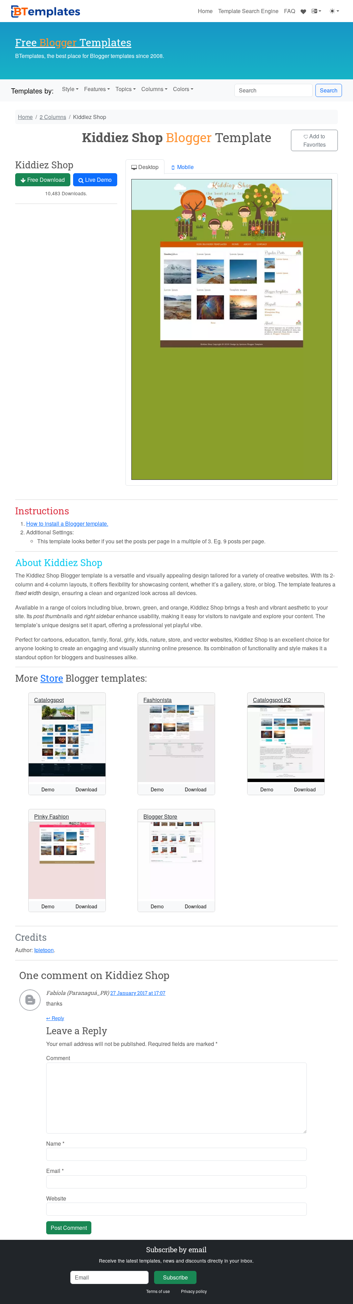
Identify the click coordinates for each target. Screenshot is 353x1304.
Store (51, 678)
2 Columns (53, 117)
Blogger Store (160, 816)
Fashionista (157, 700)
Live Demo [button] (98, 180)
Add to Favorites (314, 140)
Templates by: (32, 91)
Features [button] (95, 89)
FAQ (289, 11)
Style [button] (68, 89)
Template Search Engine (248, 11)
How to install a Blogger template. (67, 523)
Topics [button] (123, 89)
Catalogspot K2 (272, 700)
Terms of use (158, 1291)
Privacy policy (194, 1291)
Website (56, 1198)
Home (205, 11)
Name (55, 1143)
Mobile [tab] (185, 167)
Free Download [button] (45, 180)
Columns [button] (152, 89)
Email (55, 1171)
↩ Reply (55, 1018)
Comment (58, 1058)
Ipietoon (44, 950)
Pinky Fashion (51, 816)
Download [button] (86, 789)
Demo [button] (47, 789)
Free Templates (73, 42)
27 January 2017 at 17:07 (137, 993)
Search (328, 90)
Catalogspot (49, 700)
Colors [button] (181, 89)
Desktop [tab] (148, 167)
